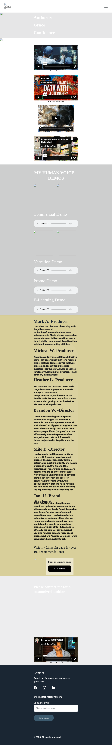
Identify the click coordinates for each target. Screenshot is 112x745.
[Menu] (106, 6)
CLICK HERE (59, 569)
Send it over (44, 718)
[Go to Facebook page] (35, 687)
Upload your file (41, 703)
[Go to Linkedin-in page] (53, 687)
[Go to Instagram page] (44, 687)
